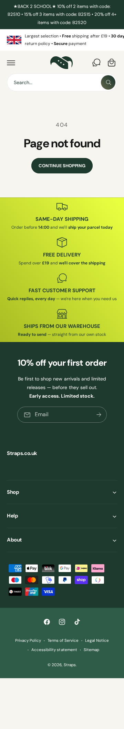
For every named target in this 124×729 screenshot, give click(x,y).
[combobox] (62, 82)
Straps (70, 665)
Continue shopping (62, 166)
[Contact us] (96, 62)
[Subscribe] (98, 415)
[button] (11, 62)
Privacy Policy (28, 640)
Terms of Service (63, 640)
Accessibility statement (54, 649)
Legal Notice (97, 640)
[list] (62, 40)
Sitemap (91, 649)
